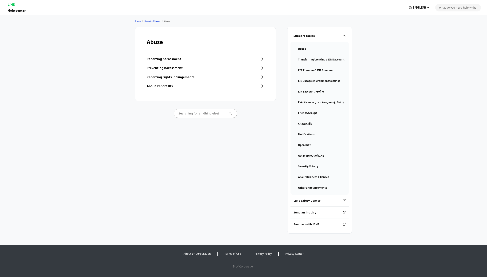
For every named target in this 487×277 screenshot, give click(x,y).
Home (138, 21)
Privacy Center (294, 253)
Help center (17, 10)
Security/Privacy (152, 21)
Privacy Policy (263, 253)
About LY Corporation (197, 253)
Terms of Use (232, 253)
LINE (11, 4)
